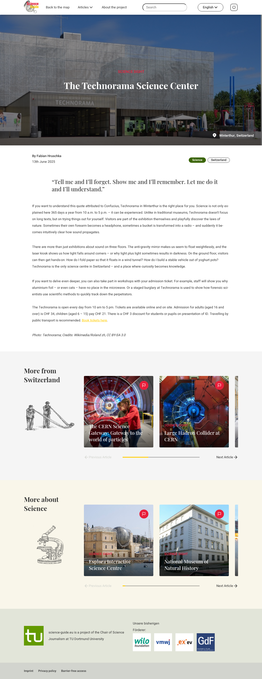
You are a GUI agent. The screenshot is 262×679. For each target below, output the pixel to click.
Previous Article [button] (100, 457)
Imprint (28, 671)
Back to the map (58, 7)
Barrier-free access (73, 671)
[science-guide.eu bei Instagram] (234, 7)
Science (197, 160)
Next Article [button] (224, 457)
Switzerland (218, 160)
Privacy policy (47, 671)
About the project (114, 7)
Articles (83, 7)
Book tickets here (94, 320)
